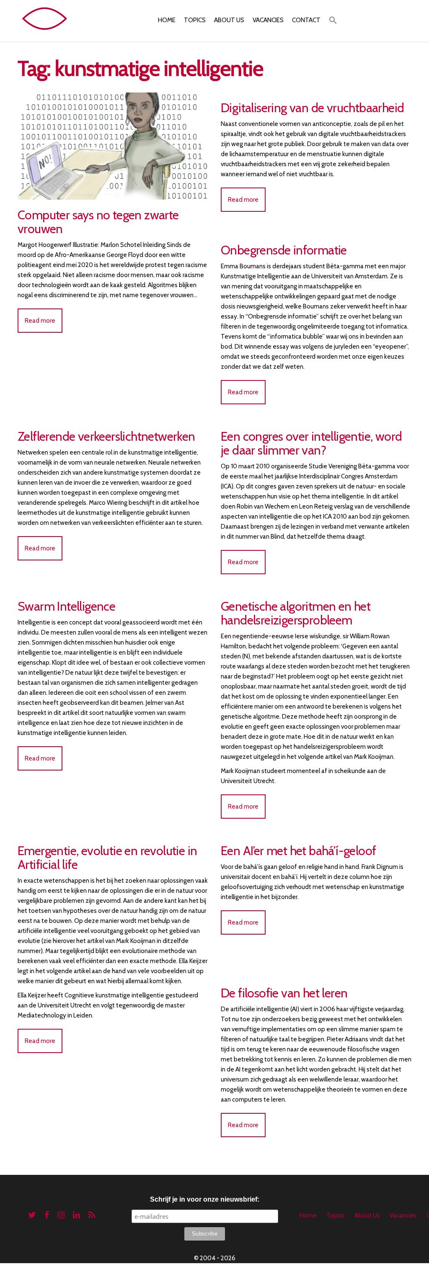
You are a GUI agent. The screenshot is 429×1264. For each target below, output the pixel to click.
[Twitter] (32, 1215)
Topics (195, 20)
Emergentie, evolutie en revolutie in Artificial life (107, 857)
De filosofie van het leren (284, 993)
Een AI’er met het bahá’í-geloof (298, 850)
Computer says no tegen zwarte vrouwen (98, 221)
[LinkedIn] (76, 1215)
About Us (229, 20)
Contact (306, 20)
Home (167, 20)
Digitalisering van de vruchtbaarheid (312, 108)
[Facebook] (46, 1215)
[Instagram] (61, 1215)
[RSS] (91, 1215)
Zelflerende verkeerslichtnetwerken (106, 436)
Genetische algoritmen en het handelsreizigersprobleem (295, 613)
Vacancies (268, 20)
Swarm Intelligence (66, 606)
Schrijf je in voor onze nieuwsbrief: (204, 1199)
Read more (40, 320)
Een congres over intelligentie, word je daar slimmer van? (311, 443)
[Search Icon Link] (333, 21)
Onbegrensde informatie (284, 250)
